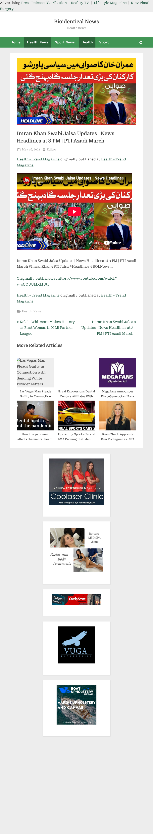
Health (87, 42)
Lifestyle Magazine (110, 3)
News (37, 311)
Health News (38, 42)
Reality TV (80, 3)
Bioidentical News (76, 21)
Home (15, 42)
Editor (51, 149)
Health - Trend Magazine (38, 159)
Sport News (65, 42)
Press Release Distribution (44, 3)
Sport (104, 42)
